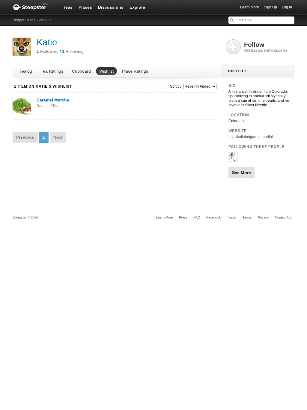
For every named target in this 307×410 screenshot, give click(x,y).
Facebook (213, 217)
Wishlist (106, 71)
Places (85, 7)
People (18, 20)
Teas (68, 7)
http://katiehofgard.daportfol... (252, 137)
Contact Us (283, 217)
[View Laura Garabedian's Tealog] (232, 159)
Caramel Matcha (53, 103)
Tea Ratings (52, 71)
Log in (287, 7)
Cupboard (81, 71)
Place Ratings (135, 71)
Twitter (232, 217)
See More (241, 172)
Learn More (249, 7)
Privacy (263, 217)
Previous (25, 137)
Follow (266, 47)
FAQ (197, 217)
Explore (137, 7)
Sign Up (270, 7)
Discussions (111, 7)
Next (58, 137)
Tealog (25, 71)
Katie (31, 20)
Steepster (34, 7)
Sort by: (176, 86)
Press (183, 217)
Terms (247, 217)
